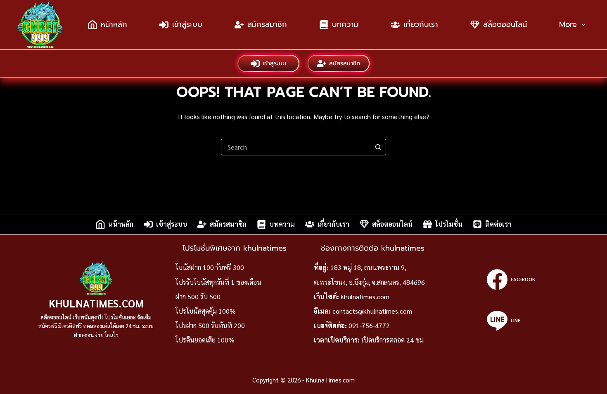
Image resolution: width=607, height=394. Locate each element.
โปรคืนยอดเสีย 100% (205, 339)
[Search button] (378, 147)
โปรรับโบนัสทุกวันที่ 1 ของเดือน (218, 282)
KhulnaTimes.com (96, 303)
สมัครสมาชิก (267, 24)
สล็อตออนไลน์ (505, 24)
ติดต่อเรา (498, 224)
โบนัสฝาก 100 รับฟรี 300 (209, 267)
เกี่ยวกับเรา (420, 24)
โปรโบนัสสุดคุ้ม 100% (205, 311)
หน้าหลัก (114, 24)
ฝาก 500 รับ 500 (198, 296)
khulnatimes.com (365, 296)
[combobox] (295, 147)
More (568, 24)
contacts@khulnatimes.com (372, 311)
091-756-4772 (369, 325)
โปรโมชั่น (448, 224)
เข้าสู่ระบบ (187, 24)
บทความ (345, 24)
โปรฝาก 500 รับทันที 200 (210, 325)
